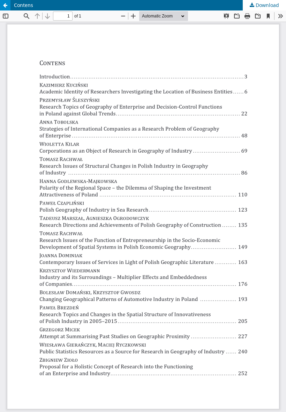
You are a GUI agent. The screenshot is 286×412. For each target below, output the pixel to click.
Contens (23, 5)
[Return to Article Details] (5, 5)
